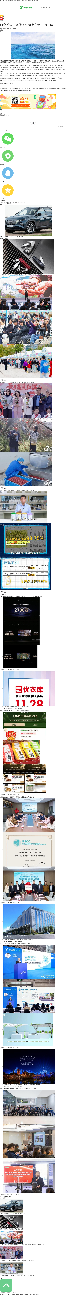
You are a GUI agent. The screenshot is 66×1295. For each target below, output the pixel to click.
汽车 (31, 1)
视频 (20, 1)
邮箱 (37, 1)
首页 (1, 1)
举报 (1, 113)
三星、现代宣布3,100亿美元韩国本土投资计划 (12, 202)
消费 (29, 1)
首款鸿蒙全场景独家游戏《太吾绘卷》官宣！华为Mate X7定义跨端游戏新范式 (21, 596)
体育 (9, 1)
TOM (1, 239)
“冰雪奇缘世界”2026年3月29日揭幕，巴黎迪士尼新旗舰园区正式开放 (21, 1084)
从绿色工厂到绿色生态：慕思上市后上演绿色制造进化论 (18, 939)
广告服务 (8, 1292)
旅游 (12, 1)
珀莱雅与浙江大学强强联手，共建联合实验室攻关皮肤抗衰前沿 (17, 797)
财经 (23, 1)
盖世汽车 (2, 204)
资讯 (4, 1)
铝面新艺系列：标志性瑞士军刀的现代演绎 (11, 236)
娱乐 (7, 1)
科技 (34, 1)
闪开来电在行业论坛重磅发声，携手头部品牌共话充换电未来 (16, 943)
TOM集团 (2, 1292)
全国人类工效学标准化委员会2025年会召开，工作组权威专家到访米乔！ (19, 1089)
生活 (15, 1)
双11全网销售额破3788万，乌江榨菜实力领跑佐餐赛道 (14, 710)
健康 (26, 1)
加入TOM (13, 1292)
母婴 (17, 1)
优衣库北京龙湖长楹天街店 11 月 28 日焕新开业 (16, 706)
